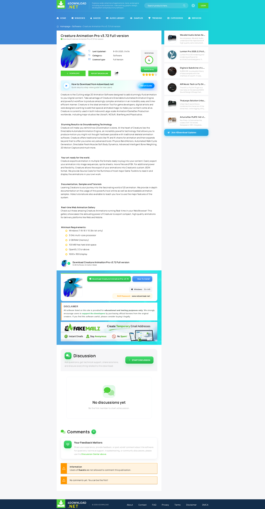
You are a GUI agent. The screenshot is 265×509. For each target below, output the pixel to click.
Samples (138, 18)
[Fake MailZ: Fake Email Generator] (109, 332)
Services (196, 18)
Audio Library (117, 18)
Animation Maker (91, 265)
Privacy (165, 504)
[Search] (184, 5)
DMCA (205, 504)
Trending (157, 18)
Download (74, 73)
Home (63, 18)
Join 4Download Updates (183, 132)
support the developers (94, 313)
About (130, 504)
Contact (142, 504)
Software (76, 26)
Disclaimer (191, 504)
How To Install (143, 279)
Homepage (65, 26)
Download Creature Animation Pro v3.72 (110, 279)
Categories (177, 18)
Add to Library (149, 69)
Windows (80, 18)
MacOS (97, 18)
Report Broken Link (99, 73)
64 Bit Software (78, 265)
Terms (177, 504)
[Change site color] (193, 5)
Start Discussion (141, 360)
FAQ (154, 504)
